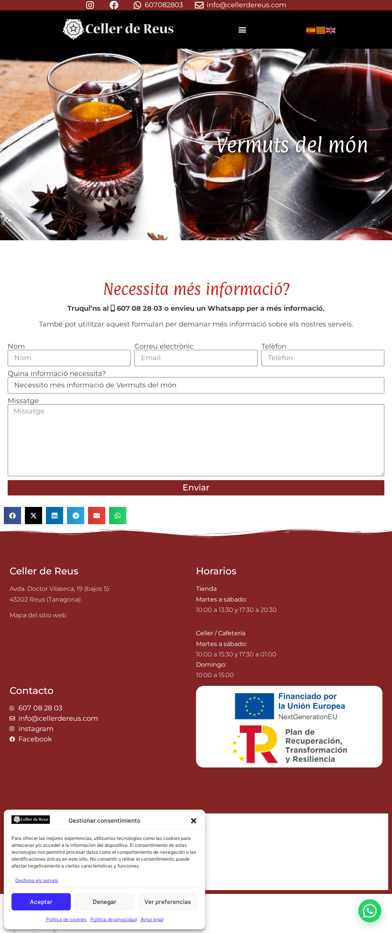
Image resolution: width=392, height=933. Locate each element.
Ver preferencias (167, 901)
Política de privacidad (113, 919)
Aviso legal (151, 919)
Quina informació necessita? (57, 373)
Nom (16, 346)
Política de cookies (66, 919)
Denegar (104, 901)
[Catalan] (321, 29)
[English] (331, 29)
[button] (194, 821)
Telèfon (273, 346)
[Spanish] (311, 29)
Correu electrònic (164, 346)
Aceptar (41, 901)
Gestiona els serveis (36, 880)
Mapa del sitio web (38, 615)
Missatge (23, 400)
